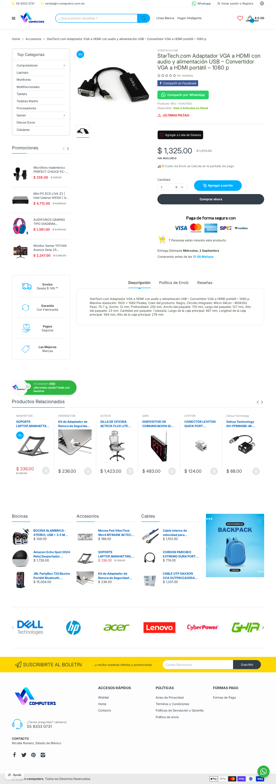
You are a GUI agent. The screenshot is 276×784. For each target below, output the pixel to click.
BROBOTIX (233, 415)
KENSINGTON (24, 415)
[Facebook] (14, 755)
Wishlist (103, 697)
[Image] (235, 545)
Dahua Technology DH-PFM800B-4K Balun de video (198, 424)
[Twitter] (24, 755)
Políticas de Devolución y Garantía (180, 710)
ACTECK (63, 415)
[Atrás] (68, 148)
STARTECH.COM (167, 50)
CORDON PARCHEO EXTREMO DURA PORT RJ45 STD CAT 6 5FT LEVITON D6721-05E (179, 554)
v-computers (33, 779)
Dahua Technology (195, 415)
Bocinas (20, 516)
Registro (247, 3)
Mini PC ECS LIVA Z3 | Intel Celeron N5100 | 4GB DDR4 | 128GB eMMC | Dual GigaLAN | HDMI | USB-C (51, 196)
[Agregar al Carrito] (46, 471)
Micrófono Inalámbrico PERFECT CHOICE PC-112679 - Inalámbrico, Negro (49, 170)
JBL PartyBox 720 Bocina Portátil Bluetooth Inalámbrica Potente (51, 576)
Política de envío (167, 717)
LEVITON (147, 415)
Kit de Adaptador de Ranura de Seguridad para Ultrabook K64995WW (31, 424)
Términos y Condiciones (172, 704)
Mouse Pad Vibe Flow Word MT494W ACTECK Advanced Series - (115, 533)
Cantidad (163, 179)
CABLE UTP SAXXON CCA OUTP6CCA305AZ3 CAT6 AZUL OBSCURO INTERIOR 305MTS (181, 576)
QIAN (103, 415)
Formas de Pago (224, 697)
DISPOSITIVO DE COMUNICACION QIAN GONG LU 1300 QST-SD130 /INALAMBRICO (116, 424)
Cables (148, 516)
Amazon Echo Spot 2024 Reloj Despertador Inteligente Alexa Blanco (51, 554)
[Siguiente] (63, 148)
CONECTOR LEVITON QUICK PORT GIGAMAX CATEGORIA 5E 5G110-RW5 (159, 424)
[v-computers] (34, 18)
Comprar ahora (211, 199)
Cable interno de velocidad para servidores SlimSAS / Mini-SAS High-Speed (179, 533)
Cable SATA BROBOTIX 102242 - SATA (242, 424)
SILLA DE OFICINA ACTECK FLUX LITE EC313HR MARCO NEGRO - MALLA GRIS (74, 424)
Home (102, 704)
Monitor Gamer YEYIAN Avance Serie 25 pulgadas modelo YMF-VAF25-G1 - (50, 248)
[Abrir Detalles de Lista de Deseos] (240, 18)
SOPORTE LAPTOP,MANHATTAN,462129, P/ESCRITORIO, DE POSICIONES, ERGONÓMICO (116, 554)
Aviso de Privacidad (170, 697)
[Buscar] (143, 18)
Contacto (104, 710)
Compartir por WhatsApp (186, 95)
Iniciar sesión (230, 3)
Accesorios (88, 516)
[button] (166, 75)
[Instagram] (42, 755)
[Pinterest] (33, 755)
